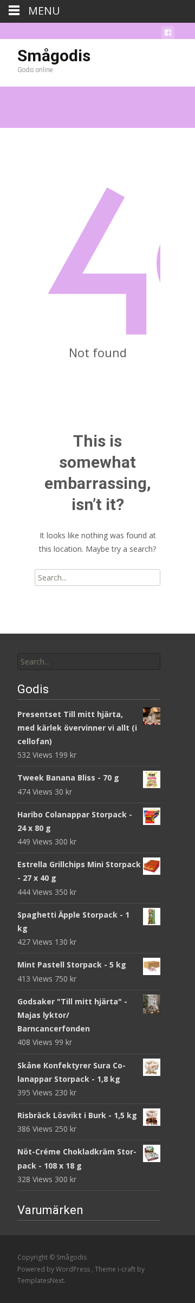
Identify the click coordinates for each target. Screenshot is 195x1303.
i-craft (127, 1269)
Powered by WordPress (54, 1269)
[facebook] (167, 34)
